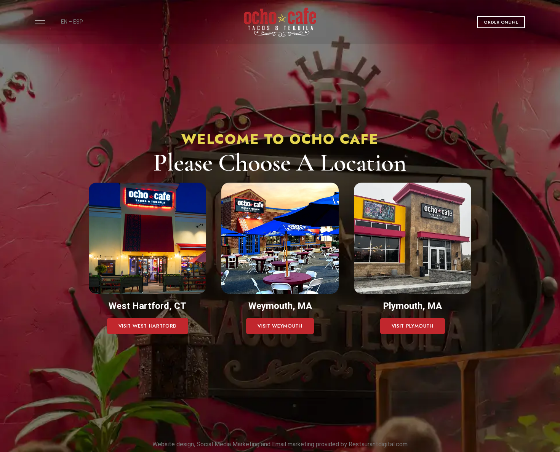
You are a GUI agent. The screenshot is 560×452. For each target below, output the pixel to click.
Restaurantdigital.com (378, 444)
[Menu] (38, 22)
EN (64, 22)
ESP (78, 22)
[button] (501, 22)
